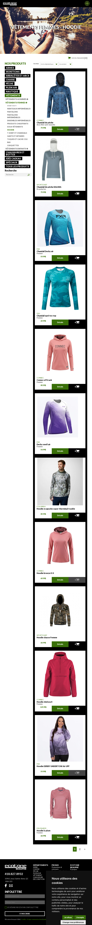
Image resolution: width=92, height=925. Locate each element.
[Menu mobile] (87, 5)
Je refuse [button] (68, 917)
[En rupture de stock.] (77, 129)
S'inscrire (25, 914)
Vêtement (37, 875)
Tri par (36, 64)
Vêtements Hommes (16, 99)
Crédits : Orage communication (31, 919)
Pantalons (12, 112)
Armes (10, 68)
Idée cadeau (13, 158)
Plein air (11, 87)
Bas (9, 142)
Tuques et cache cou (17, 139)
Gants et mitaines (15, 136)
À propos (73, 869)
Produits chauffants (17, 124)
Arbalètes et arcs (17, 75)
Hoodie (10, 130)
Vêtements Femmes (16, 102)
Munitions (13, 71)
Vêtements (13, 95)
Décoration (38, 879)
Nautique (12, 91)
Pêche (9, 83)
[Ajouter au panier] (77, 194)
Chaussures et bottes (15, 153)
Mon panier (79, 58)
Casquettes (13, 145)
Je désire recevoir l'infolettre (22, 907)
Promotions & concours (57, 868)
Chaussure (38, 877)
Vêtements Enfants (16, 149)
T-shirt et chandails (17, 133)
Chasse (10, 79)
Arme (35, 867)
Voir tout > (12, 106)
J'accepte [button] (80, 917)
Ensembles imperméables (19, 121)
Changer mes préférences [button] (73, 922)
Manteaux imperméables (19, 109)
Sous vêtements (15, 127)
